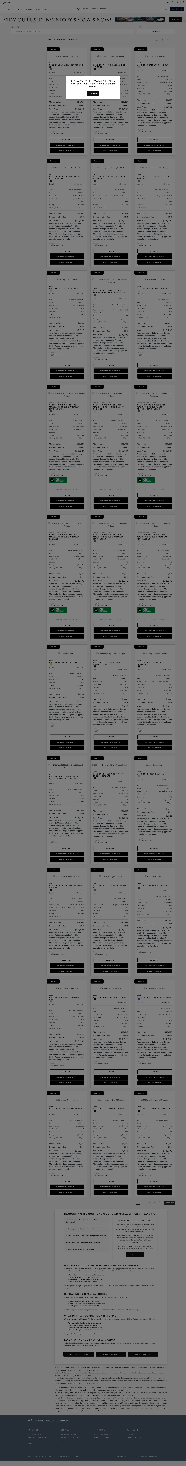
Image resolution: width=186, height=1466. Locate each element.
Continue (93, 93)
